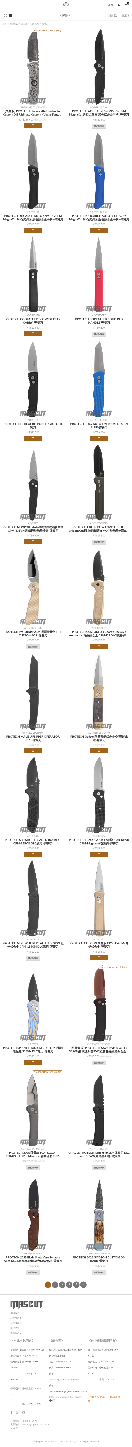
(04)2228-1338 (106, 1361)
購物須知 (14, 1328)
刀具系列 (35, 24)
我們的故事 (16, 1318)
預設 (111, 15)
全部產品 (14, 24)
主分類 (24, 24)
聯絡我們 (14, 1313)
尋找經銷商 (16, 1323)
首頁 (4, 24)
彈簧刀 (45, 24)
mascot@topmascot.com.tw (64, 1379)
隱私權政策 (16, 1333)
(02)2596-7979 (29, 1355)
